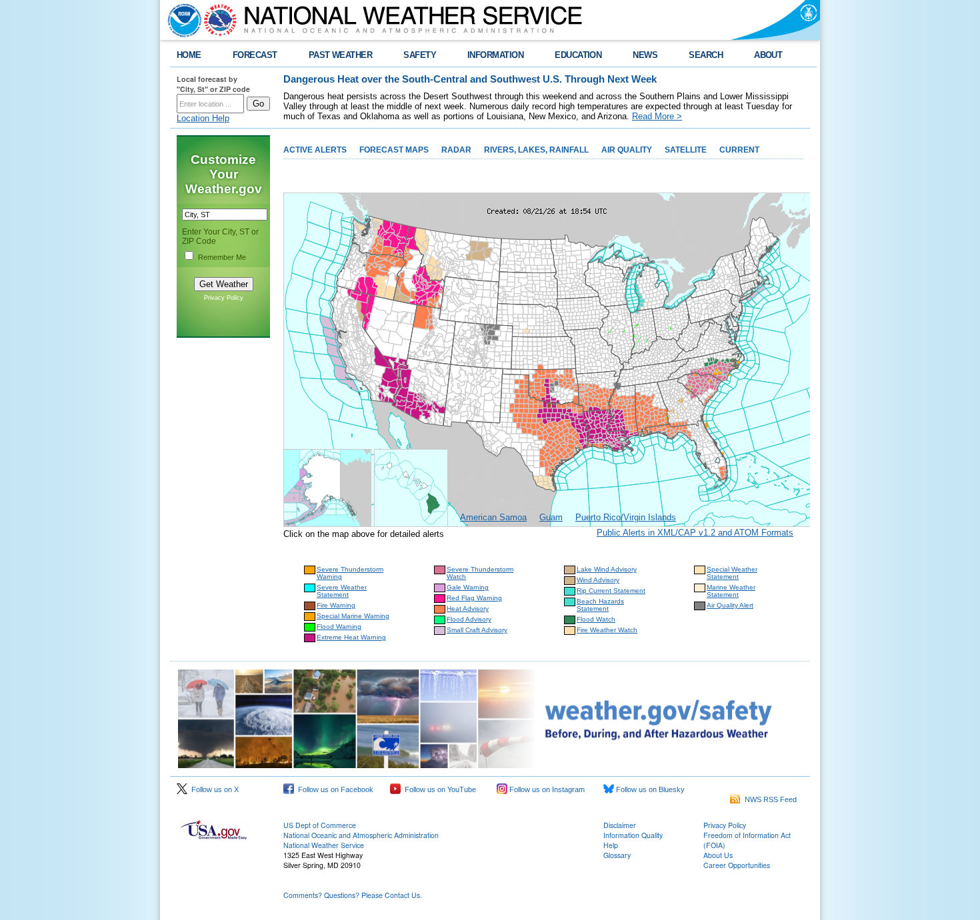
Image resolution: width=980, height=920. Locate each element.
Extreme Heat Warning (351, 637)
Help (610, 845)
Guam (551, 517)
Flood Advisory (469, 619)
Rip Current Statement (611, 590)
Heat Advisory (468, 608)
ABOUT (768, 55)
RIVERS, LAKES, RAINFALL (536, 150)
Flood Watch (596, 619)
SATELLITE (686, 150)
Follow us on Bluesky (649, 789)
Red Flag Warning (474, 598)
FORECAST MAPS (394, 150)
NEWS (645, 55)
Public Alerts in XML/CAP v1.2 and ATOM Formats (695, 533)
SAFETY (419, 55)
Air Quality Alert (730, 605)
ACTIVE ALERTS (315, 150)
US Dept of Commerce (319, 825)
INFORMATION (495, 55)
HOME (189, 55)
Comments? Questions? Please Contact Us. (352, 895)
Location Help (203, 118)
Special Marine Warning (353, 616)
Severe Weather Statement (342, 591)
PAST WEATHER (341, 55)
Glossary (617, 855)
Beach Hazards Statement (600, 605)
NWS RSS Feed (769, 799)
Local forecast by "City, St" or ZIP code (213, 84)
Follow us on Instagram (546, 789)
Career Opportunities (736, 865)
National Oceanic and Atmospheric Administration (361, 835)
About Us (718, 855)
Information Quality (633, 835)
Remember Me (222, 257)
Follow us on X (213, 789)
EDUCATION (578, 55)
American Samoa (493, 517)
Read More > (657, 116)
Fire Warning (336, 605)
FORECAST (255, 55)
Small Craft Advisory (477, 630)
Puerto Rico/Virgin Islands (625, 517)
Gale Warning (468, 587)
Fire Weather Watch (607, 630)
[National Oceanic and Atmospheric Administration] (181, 20)
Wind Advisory (598, 580)
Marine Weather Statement (731, 591)
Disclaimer (619, 825)
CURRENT (739, 150)
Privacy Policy (223, 297)
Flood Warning (339, 626)
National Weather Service (323, 845)
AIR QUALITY (626, 150)
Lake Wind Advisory (607, 569)
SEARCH (706, 55)
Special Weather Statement (732, 573)
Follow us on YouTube (438, 789)
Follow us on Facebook (333, 789)
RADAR (456, 150)
